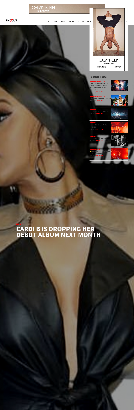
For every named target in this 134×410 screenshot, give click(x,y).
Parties (71, 21)
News (98, 81)
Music (63, 21)
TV (78, 21)
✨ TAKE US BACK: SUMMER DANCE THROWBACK (100, 152)
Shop (89, 21)
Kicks (49, 21)
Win (83, 21)
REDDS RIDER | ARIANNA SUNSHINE (98, 126)
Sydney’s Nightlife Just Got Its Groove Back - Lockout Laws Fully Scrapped (100, 86)
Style (56, 21)
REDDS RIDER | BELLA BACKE (100, 112)
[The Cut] (12, 20)
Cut (43, 21)
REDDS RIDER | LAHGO (98, 138)
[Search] (127, 21)
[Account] (124, 21)
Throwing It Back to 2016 (100, 98)
